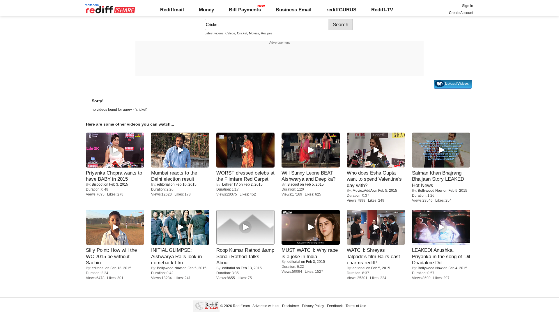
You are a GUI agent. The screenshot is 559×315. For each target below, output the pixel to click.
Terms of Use (356, 306)
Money (206, 9)
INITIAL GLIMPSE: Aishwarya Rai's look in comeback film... (176, 256)
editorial (163, 184)
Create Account (461, 13)
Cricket (242, 33)
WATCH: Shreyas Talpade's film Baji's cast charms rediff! (373, 256)
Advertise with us (265, 306)
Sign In (467, 6)
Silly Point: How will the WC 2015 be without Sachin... (111, 256)
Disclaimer (290, 306)
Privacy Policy (313, 306)
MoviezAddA (362, 191)
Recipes (267, 33)
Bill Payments (245, 9)
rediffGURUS (341, 9)
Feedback (335, 306)
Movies (254, 33)
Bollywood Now (430, 191)
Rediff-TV (382, 9)
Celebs (230, 33)
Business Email (294, 9)
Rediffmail (172, 9)
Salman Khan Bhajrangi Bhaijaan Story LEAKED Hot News (438, 179)
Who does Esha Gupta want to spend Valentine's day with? (374, 179)
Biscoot (97, 184)
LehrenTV (230, 184)
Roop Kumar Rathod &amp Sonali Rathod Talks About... (245, 256)
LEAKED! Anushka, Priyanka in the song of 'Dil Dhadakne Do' (441, 256)
